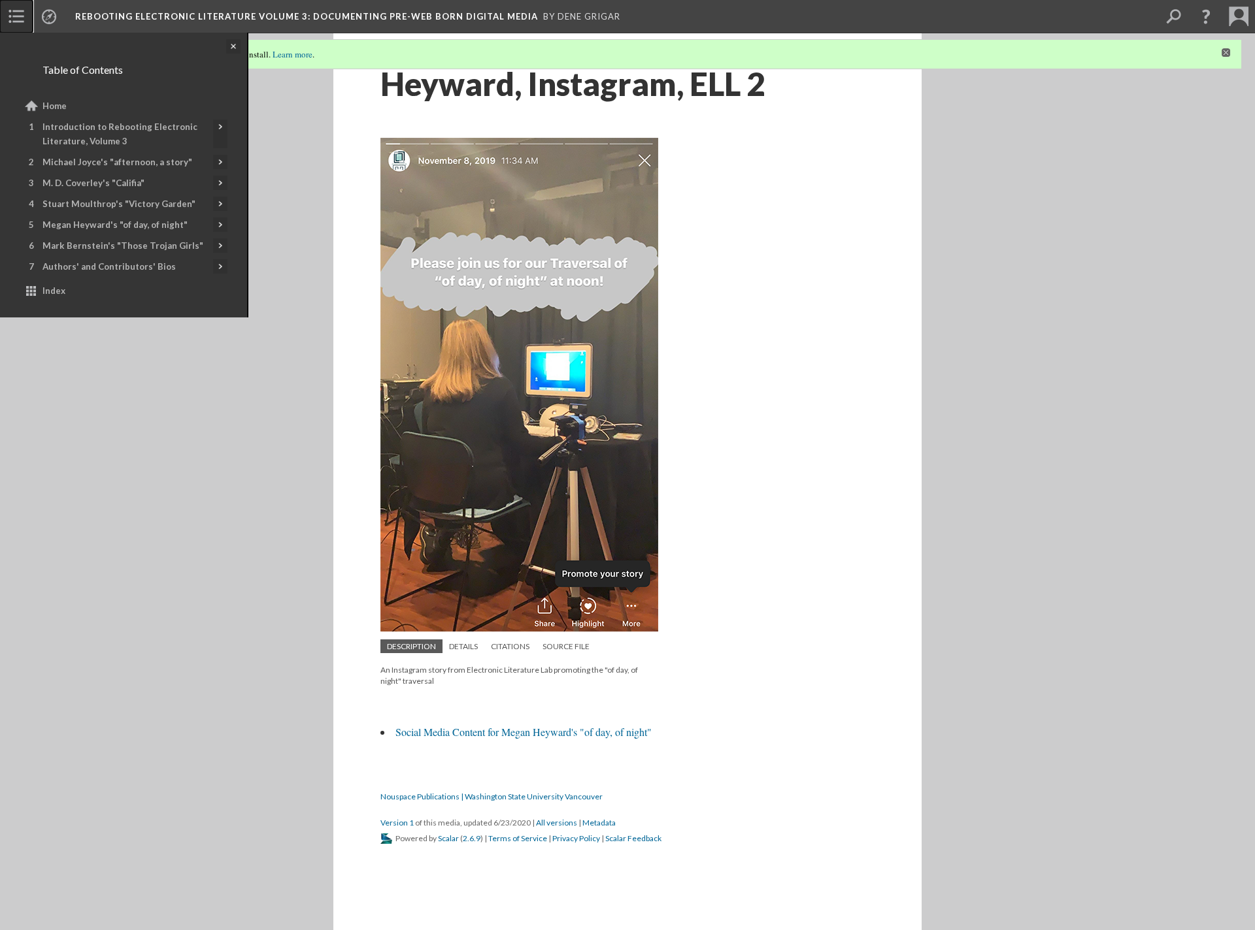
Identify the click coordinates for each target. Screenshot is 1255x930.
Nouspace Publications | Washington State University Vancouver (491, 796)
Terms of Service (517, 838)
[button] (1206, 16)
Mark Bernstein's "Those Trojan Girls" (122, 245)
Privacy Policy (576, 838)
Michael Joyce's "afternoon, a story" (117, 162)
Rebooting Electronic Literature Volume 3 (306, 16)
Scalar (448, 838)
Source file (566, 646)
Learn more (292, 54)
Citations (510, 646)
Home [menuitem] (54, 106)
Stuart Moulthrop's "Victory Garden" (118, 204)
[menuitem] (16, 16)
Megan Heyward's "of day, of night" (115, 224)
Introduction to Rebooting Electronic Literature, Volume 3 (119, 133)
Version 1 (397, 822)
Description (411, 646)
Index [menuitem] (53, 290)
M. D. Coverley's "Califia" (93, 183)
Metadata (599, 822)
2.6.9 (471, 838)
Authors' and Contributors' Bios (109, 266)
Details (463, 646)
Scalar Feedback (633, 838)
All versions (556, 822)
